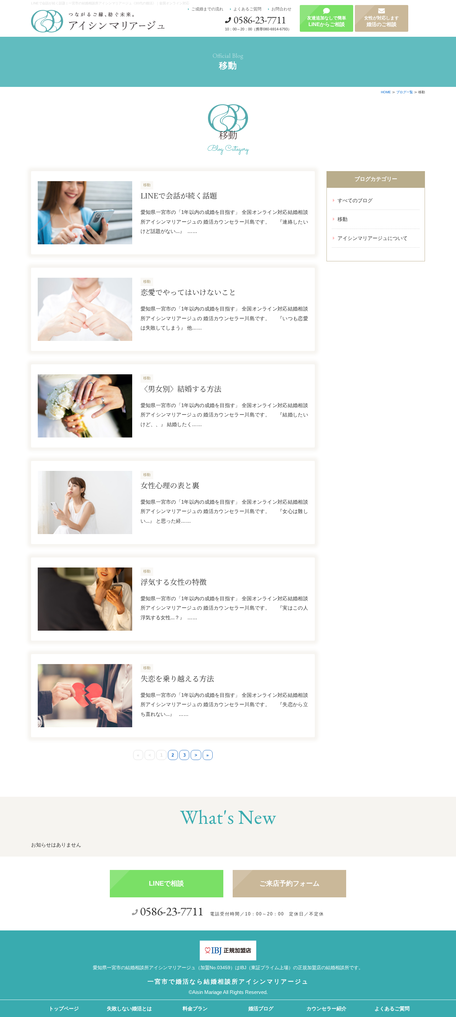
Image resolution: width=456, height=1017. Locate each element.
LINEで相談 (166, 883)
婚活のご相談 (381, 21)
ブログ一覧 (404, 92)
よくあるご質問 (247, 9)
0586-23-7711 (260, 19)
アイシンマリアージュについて (372, 238)
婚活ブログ (260, 1008)
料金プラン (195, 1008)
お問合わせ (281, 9)
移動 (342, 219)
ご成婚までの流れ (207, 9)
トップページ (64, 1008)
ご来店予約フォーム (289, 883)
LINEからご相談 (326, 21)
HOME (386, 92)
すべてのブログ (355, 200)
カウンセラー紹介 (326, 1008)
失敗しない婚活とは (129, 1008)
